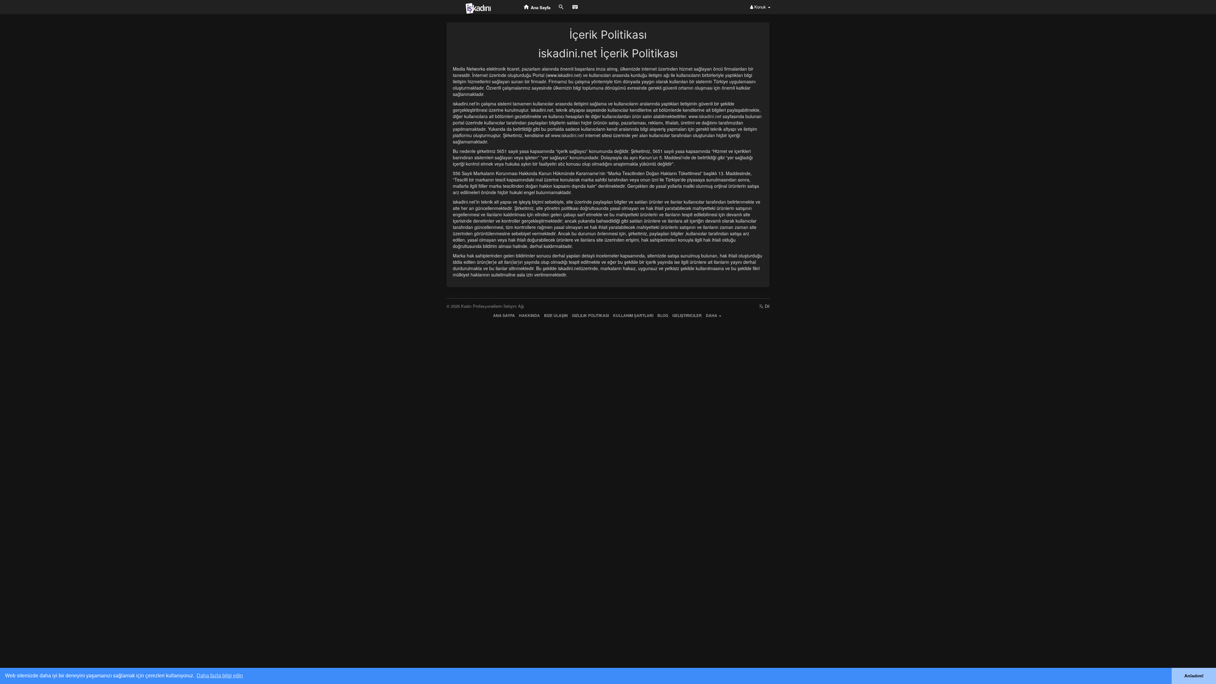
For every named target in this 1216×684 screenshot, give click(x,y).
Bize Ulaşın (556, 315)
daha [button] (712, 315)
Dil (766, 306)
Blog (662, 315)
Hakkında (529, 315)
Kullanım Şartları (633, 315)
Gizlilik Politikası (590, 315)
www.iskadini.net (704, 116)
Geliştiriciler (687, 315)
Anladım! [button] (1194, 675)
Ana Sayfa (504, 315)
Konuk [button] (760, 7)
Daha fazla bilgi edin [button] (220, 675)
